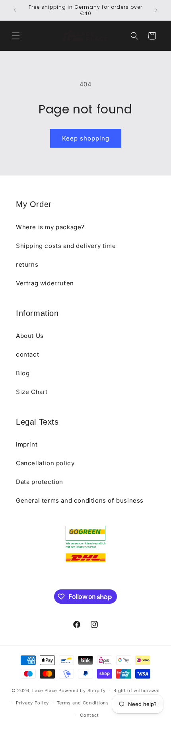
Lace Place (44, 690)
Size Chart (32, 392)
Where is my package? (50, 227)
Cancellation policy (45, 463)
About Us (30, 335)
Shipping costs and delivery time (66, 246)
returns (27, 264)
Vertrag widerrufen (45, 283)
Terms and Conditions (83, 703)
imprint (26, 444)
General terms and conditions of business (80, 500)
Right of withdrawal (136, 690)
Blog (22, 373)
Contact (89, 715)
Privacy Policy (32, 703)
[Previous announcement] (14, 10)
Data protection (39, 482)
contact (27, 354)
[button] (16, 36)
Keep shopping (85, 138)
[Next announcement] (156, 10)
